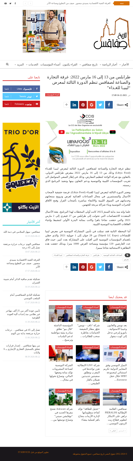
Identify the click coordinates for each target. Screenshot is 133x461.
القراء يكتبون (70, 64)
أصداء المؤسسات (50, 64)
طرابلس (96, 255)
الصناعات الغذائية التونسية (112, 255)
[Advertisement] (87, 277)
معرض (126, 259)
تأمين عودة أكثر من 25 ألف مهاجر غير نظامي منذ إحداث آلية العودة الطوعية (23, 314)
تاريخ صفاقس (89, 64)
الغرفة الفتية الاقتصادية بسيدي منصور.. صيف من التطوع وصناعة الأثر (78, 3)
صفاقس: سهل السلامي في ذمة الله (21, 232)
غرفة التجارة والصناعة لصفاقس (77, 255)
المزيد (20, 64)
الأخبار (125, 64)
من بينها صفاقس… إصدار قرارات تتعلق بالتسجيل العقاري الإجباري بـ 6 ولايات (22, 349)
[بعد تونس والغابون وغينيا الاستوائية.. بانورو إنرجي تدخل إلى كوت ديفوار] (115, 313)
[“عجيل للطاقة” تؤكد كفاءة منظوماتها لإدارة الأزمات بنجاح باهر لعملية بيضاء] (88, 397)
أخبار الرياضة (109, 64)
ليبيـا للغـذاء (58, 255)
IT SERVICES (24, 452)
